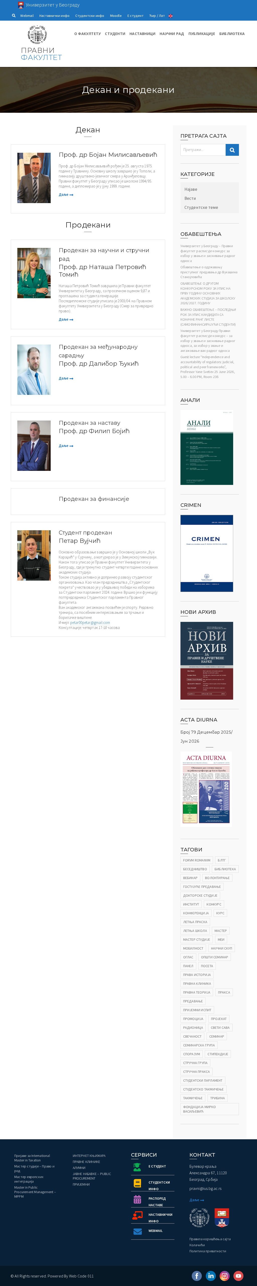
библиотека (225, 869)
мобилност (193, 948)
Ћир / (153, 15)
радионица (193, 1027)
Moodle (116, 15)
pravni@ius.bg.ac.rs (205, 1188)
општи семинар (214, 957)
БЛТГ (222, 860)
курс (220, 913)
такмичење (193, 1098)
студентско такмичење (203, 1089)
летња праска (195, 922)
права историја (197, 974)
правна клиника (197, 983)
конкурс (214, 904)
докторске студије (200, 895)
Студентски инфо (89, 15)
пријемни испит (197, 1010)
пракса (224, 992)
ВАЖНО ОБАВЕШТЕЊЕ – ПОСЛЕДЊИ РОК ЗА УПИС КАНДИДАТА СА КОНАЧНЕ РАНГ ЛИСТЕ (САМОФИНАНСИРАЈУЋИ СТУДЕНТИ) (208, 317)
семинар (216, 1036)
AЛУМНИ (79, 1167)
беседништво (195, 869)
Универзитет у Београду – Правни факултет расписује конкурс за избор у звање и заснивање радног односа (207, 253)
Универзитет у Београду (53, 5)
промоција (193, 1018)
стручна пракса (196, 1071)
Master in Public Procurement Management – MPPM (35, 1192)
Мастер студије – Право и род (34, 1168)
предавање (193, 1001)
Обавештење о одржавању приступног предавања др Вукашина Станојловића (208, 272)
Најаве (190, 189)
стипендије (218, 1054)
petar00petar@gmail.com (90, 622)
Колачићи (197, 1245)
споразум (191, 1054)
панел (188, 966)
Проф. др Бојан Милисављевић (108, 154)
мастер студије (196, 939)
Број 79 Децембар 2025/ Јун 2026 (206, 737)
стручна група (195, 1063)
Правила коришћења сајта (210, 1239)
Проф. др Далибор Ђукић (99, 363)
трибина (217, 1098)
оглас (188, 957)
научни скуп (221, 948)
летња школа (195, 930)
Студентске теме (201, 207)
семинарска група (199, 1045)
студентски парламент (203, 1080)
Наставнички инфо (54, 15)
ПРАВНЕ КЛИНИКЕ (86, 1161)
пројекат (219, 1018)
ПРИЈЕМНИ (81, 1184)
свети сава (220, 1027)
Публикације (201, 33)
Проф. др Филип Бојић (94, 431)
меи (221, 939)
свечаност (192, 1036)
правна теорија (197, 992)
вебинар (190, 878)
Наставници (142, 33)
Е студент (135, 15)
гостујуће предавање (202, 886)
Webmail (26, 15)
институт (191, 904)
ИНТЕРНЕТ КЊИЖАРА (89, 1155)
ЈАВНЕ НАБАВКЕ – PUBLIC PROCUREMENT (92, 1176)
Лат (162, 15)
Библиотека (232, 33)
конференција (196, 913)
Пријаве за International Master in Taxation (32, 1157)
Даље (64, 194)
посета (207, 966)
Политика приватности (207, 1251)
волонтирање (217, 878)
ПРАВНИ (41, 54)
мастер (221, 930)
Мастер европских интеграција (28, 1179)
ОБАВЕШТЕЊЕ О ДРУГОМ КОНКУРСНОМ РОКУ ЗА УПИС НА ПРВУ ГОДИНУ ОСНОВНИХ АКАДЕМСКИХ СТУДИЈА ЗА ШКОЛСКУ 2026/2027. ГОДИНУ (207, 293)
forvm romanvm (197, 860)
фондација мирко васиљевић (199, 1109)
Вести (190, 198)
